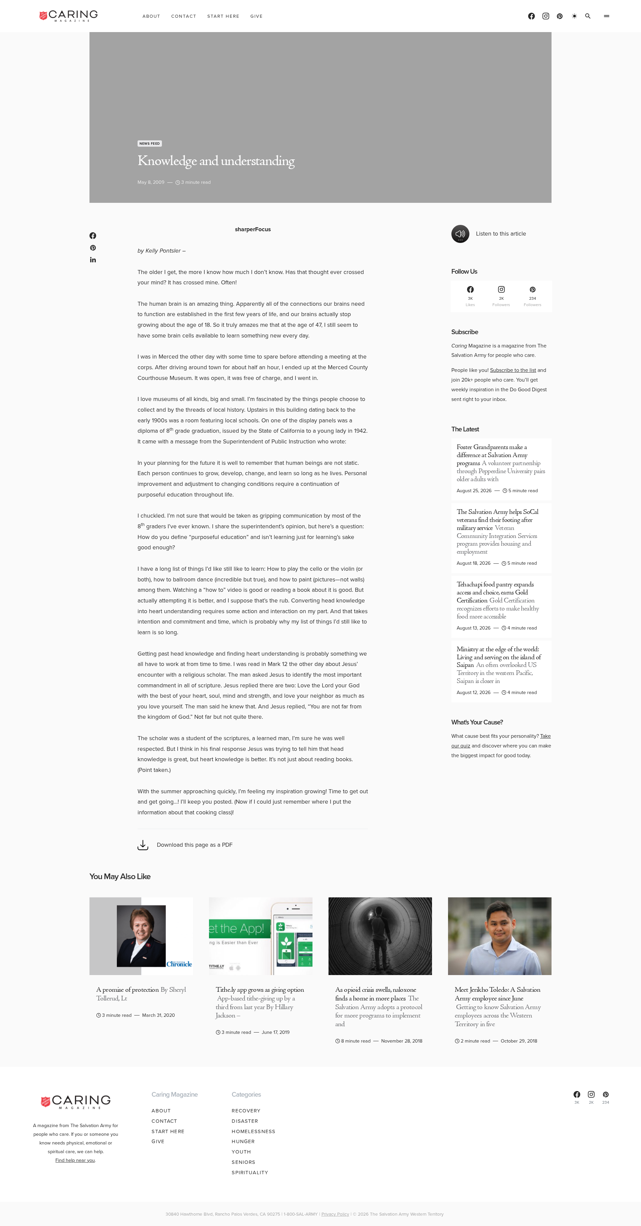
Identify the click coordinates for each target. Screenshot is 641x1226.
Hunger (243, 1141)
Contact (164, 1121)
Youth (241, 1151)
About (161, 1110)
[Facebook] (531, 16)
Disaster (245, 1121)
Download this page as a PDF (195, 844)
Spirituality (250, 1172)
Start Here (168, 1131)
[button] (574, 16)
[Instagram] (546, 16)
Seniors (243, 1162)
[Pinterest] (560, 16)
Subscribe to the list (513, 370)
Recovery (246, 1110)
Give (158, 1141)
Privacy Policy (335, 1214)
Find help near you (75, 1160)
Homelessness (253, 1131)
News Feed (150, 143)
